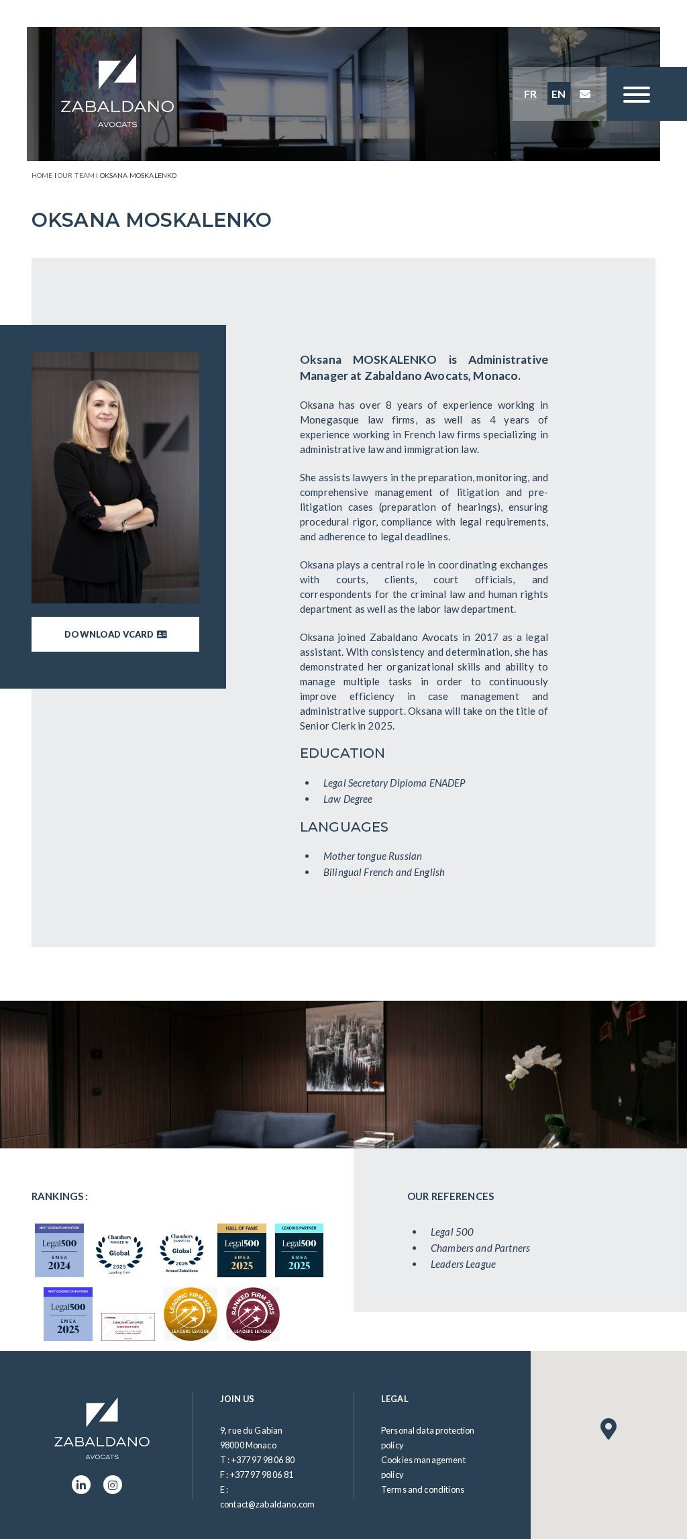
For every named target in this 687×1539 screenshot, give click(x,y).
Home (42, 175)
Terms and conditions (422, 1489)
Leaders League (463, 1264)
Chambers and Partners (480, 1248)
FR (530, 93)
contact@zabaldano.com (267, 1504)
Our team (76, 175)
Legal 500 (452, 1232)
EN (558, 93)
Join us (237, 1398)
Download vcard (110, 634)
